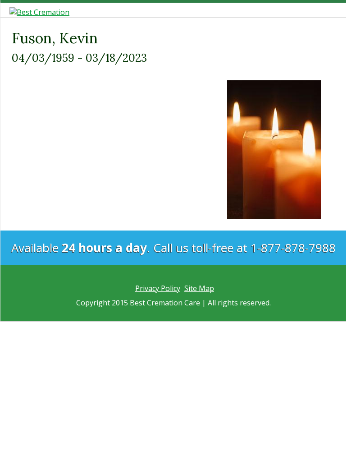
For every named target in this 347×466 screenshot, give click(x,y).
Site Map (199, 288)
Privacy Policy (157, 288)
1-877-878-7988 (293, 248)
